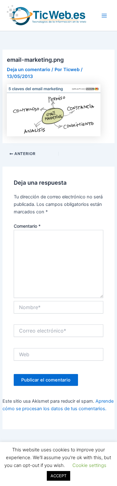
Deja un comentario (28, 69)
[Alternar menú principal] (104, 15)
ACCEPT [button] (58, 475)
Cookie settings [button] (89, 465)
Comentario (27, 226)
